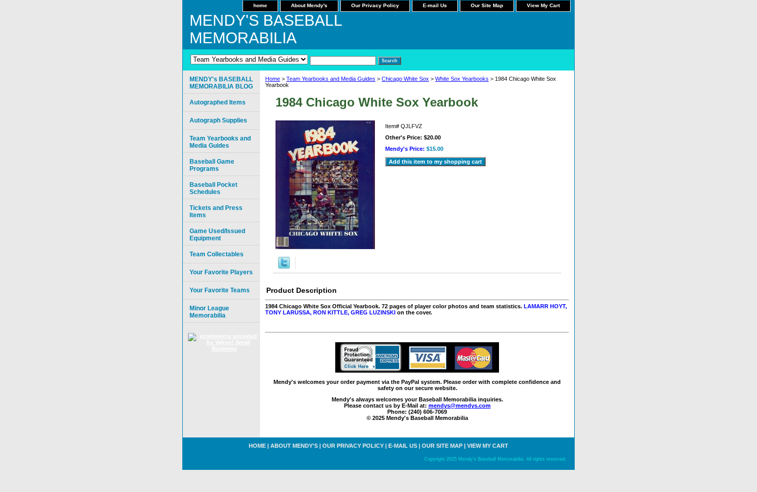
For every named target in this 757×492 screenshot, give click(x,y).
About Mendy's (309, 5)
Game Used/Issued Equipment (217, 234)
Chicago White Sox (405, 79)
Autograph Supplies (218, 120)
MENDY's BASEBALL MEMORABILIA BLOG (221, 83)
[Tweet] (284, 266)
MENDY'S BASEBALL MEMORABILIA (266, 29)
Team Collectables (217, 254)
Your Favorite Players (221, 272)
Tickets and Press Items (216, 211)
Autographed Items (218, 102)
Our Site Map (487, 5)
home (260, 5)
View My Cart (543, 5)
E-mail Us (435, 5)
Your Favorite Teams (220, 290)
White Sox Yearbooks (462, 79)
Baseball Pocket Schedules (213, 188)
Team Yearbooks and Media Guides (330, 79)
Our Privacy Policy (375, 5)
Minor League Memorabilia (209, 312)
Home (272, 79)
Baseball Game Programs (212, 165)
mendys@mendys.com (459, 405)
